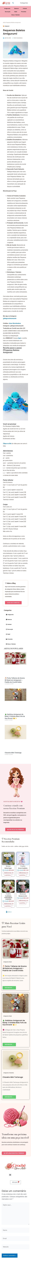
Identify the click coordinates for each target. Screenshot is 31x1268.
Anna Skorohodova (15, 323)
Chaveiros (11, 1072)
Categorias (24, 3)
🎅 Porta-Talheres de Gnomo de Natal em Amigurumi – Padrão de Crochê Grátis (15, 680)
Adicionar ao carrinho (9, 874)
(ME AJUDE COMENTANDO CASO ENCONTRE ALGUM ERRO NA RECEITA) (15, 329)
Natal (10, 961)
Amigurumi (7, 26)
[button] (13, 3)
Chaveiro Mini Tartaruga (13, 753)
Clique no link (7, 443)
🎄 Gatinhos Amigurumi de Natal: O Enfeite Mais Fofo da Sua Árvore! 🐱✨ (15, 716)
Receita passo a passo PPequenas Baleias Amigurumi (12, 350)
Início (4, 22)
